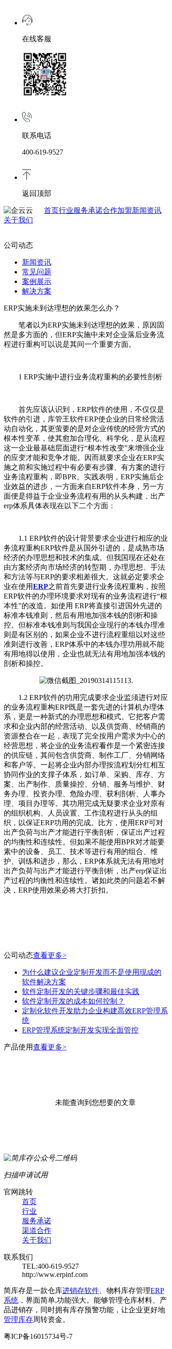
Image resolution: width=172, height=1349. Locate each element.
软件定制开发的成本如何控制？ (73, 1001)
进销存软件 (80, 1290)
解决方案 (36, 291)
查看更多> (50, 955)
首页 (51, 210)
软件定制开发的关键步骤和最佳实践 (80, 991)
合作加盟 (117, 210)
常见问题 (36, 272)
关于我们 (18, 220)
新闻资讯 (146, 210)
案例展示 (36, 281)
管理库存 (18, 1319)
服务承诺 (88, 210)
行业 (66, 210)
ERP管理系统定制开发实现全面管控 (80, 1030)
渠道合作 (36, 1230)
